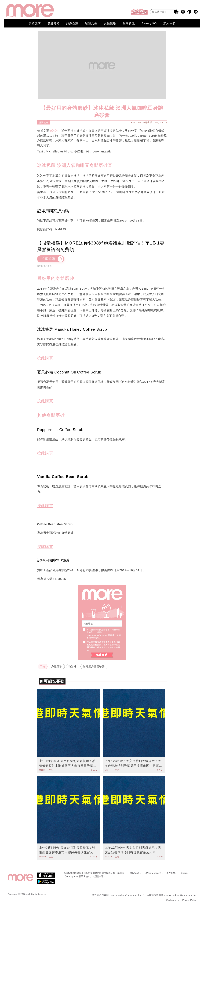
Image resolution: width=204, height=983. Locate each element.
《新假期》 (121, 873)
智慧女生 (91, 23)
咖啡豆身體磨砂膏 (94, 666)
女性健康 (110, 23)
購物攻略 (43, 122)
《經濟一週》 (99, 876)
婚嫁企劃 (72, 23)
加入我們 (169, 23)
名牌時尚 (53, 23)
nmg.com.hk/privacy (97, 635)
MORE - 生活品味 (48, 770)
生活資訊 (129, 23)
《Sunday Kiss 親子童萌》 (77, 876)
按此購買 (45, 358)
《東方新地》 (171, 873)
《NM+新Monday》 (152, 873)
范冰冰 (53, 130)
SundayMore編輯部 (141, 122)
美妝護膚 (35, 23)
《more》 (184, 873)
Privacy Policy (189, 900)
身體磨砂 (56, 666)
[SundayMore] (30, 10)
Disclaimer (171, 900)
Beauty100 (149, 23)
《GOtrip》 (134, 873)
